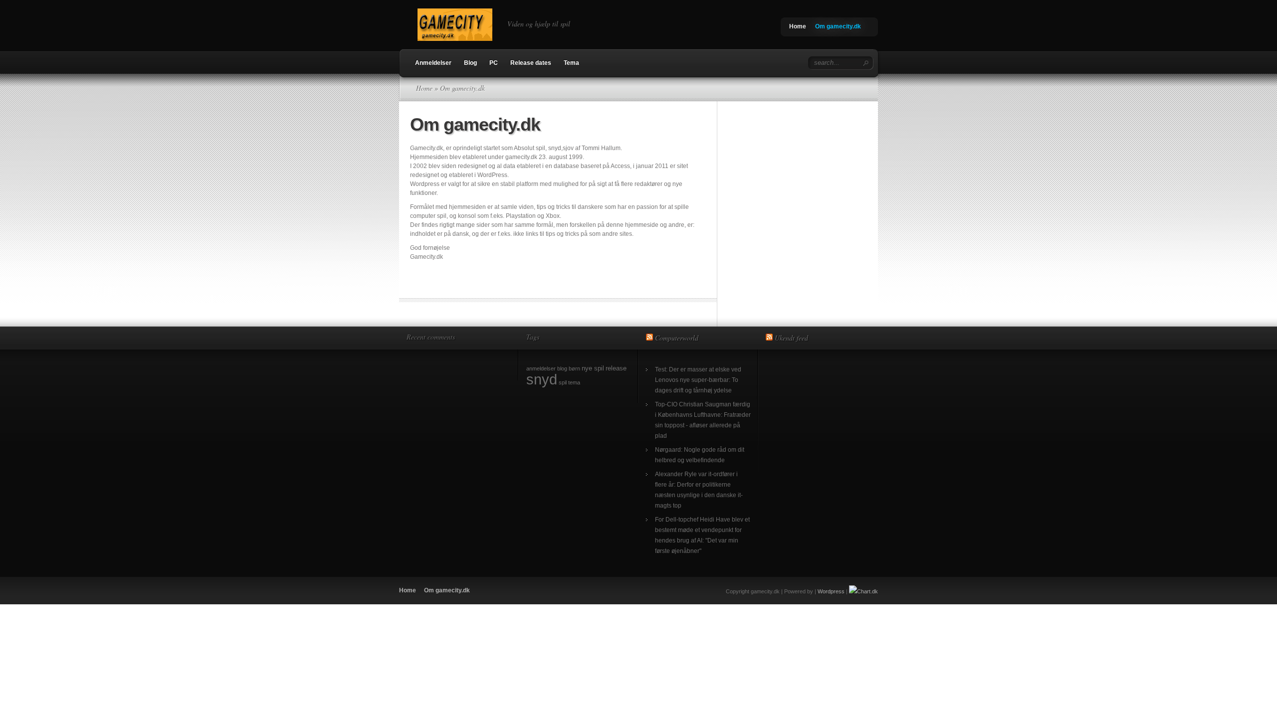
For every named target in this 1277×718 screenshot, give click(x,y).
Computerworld (676, 338)
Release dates (530, 62)
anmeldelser (541, 368)
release (616, 368)
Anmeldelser (433, 62)
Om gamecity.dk (838, 26)
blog (562, 368)
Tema (571, 62)
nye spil (593, 368)
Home (797, 26)
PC (493, 62)
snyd (541, 379)
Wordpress (831, 591)
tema (574, 382)
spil (563, 382)
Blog (470, 62)
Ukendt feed (791, 338)
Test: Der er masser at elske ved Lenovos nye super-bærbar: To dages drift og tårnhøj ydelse (698, 380)
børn (574, 368)
